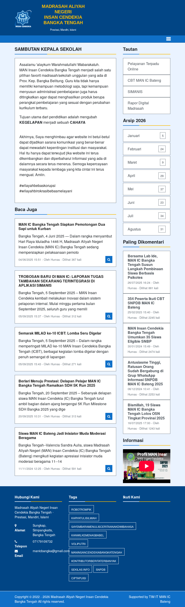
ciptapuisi (78, 578)
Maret (146, 162)
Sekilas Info (80, 569)
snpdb (100, 569)
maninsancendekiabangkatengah (96, 552)
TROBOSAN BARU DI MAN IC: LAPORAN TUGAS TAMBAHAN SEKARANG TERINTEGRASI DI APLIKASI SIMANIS (61, 281)
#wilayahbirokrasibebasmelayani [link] (45, 190)
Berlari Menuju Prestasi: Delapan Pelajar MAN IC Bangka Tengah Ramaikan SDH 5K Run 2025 (59, 383)
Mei (146, 188)
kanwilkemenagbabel (87, 535)
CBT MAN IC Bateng (144, 80)
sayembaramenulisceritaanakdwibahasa (102, 526)
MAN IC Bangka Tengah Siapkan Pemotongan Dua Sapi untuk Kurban (61, 226)
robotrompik (81, 509)
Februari (146, 148)
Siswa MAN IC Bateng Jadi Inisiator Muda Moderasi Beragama (62, 435)
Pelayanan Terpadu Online (143, 66)
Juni (146, 202)
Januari (146, 135)
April (146, 175)
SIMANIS (135, 91)
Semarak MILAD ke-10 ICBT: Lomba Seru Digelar (59, 333)
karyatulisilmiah (84, 518)
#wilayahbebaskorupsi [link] (37, 185)
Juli (146, 215)
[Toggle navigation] (168, 38)
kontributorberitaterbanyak (93, 561)
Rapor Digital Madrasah (138, 105)
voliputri (78, 544)
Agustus (146, 229)
